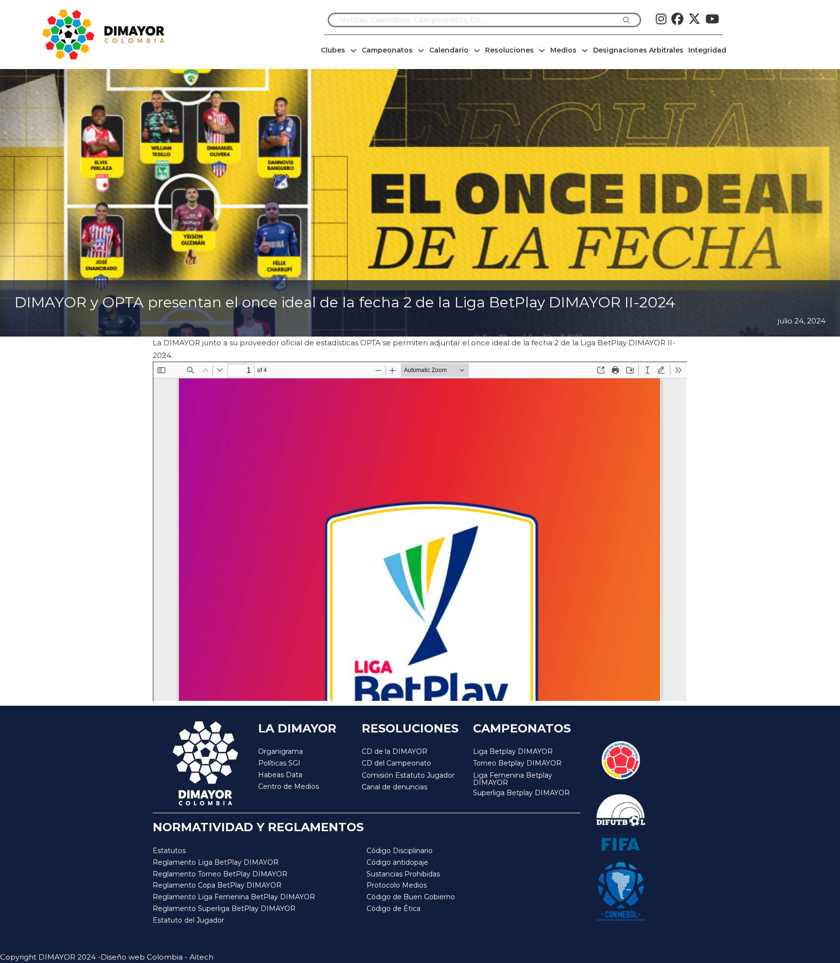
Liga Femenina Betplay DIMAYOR (512, 779)
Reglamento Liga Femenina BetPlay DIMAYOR (234, 896)
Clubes (333, 50)
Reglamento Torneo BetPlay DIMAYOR (220, 874)
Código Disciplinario (400, 850)
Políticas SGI (279, 763)
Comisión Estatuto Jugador (408, 775)
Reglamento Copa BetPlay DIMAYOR (217, 885)
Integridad (707, 50)
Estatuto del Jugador (188, 920)
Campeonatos (387, 50)
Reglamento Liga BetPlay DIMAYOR (216, 862)
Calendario (449, 50)
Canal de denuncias (394, 787)
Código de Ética (393, 908)
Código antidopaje (397, 862)
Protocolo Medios (397, 885)
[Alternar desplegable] (353, 50)
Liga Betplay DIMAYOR (513, 751)
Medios (563, 50)
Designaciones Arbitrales (638, 50)
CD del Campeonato (396, 763)
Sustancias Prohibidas (403, 874)
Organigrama (280, 751)
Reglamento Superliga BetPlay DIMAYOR (224, 908)
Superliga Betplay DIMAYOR (521, 793)
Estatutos (169, 850)
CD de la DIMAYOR (394, 751)
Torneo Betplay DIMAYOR (517, 763)
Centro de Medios (288, 786)
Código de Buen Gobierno (411, 896)
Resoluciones (509, 50)
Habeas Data (280, 774)
